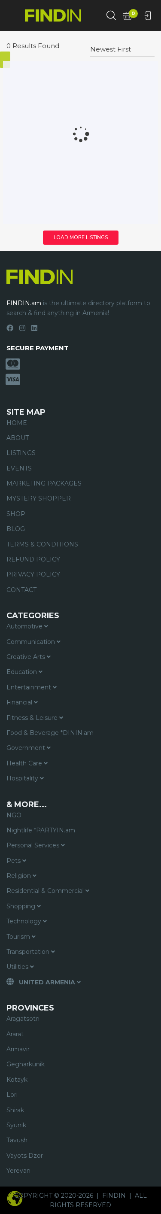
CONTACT (21, 590)
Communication (31, 642)
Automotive (25, 626)
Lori (12, 1095)
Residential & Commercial (45, 891)
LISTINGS (21, 453)
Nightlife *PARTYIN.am (40, 830)
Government (26, 748)
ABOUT (17, 438)
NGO (13, 815)
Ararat (15, 1034)
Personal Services (33, 845)
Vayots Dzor (24, 1155)
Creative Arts (26, 657)
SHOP (15, 514)
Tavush (16, 1140)
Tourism (19, 937)
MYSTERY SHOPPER (38, 498)
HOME (16, 423)
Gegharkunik (25, 1064)
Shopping (21, 906)
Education (22, 672)
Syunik (16, 1125)
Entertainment (29, 687)
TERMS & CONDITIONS (42, 544)
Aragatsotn (22, 1019)
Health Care (25, 763)
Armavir (18, 1049)
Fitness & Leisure (32, 718)
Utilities (18, 967)
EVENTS (19, 468)
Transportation (28, 952)
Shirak (15, 1110)
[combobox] (122, 46)
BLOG (15, 529)
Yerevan (18, 1171)
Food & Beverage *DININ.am (50, 733)
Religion (19, 876)
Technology (24, 921)
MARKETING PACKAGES (44, 483)
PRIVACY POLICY (33, 574)
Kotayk (16, 1079)
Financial (20, 702)
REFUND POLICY (33, 559)
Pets (14, 861)
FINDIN (114, 1195)
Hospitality (23, 778)
